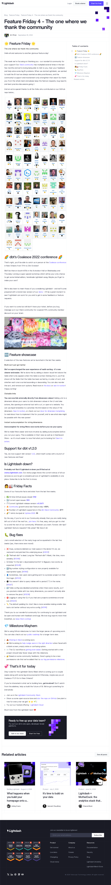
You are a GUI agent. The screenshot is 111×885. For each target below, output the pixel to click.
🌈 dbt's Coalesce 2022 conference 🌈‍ (88, 54)
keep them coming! (23, 619)
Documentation (92, 847)
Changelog (54, 857)
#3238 (26, 594)
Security (90, 852)
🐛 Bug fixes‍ (79, 70)
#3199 (44, 607)
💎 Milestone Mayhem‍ (82, 73)
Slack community (26, 65)
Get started (54, 847)
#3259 (45, 552)
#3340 (16, 559)
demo (41, 292)
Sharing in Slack (15, 640)
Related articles (79, 79)
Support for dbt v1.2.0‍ (82, 60)
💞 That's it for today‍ (82, 76)
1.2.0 (33, 454)
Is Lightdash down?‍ (81, 63)
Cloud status (54, 862)
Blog (6, 15)
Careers (71, 852)
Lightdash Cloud (36, 705)
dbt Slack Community (50, 510)
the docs (47, 386)
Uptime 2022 (30, 513)
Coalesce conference (57, 262)
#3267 (9, 585)
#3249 (17, 565)
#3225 (13, 601)
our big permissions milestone (52, 659)
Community (13, 507)
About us (71, 847)
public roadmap (33, 634)
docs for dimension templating (52, 411)
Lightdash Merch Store (95, 866)
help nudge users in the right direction (37, 643)
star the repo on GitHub (47, 698)
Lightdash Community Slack (29, 695)
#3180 (25, 572)
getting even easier (33, 650)
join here (32, 521)
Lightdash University (94, 862)
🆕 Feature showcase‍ (82, 57)
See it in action (19, 411)
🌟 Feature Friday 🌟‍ (82, 51)
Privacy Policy (73, 857)
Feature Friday (14, 15)
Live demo (53, 852)
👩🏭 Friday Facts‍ (81, 67)
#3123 (18, 578)
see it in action (59, 386)
